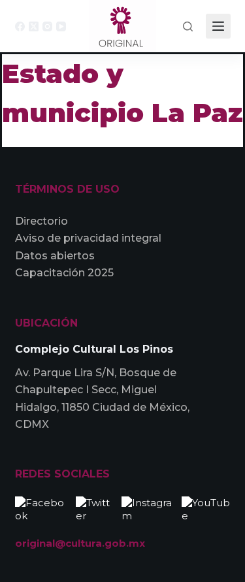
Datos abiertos (55, 256)
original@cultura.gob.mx (80, 543)
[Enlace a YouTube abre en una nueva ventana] (206, 508)
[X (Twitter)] (34, 26)
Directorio (41, 221)
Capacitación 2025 (64, 273)
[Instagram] (47, 26)
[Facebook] (20, 26)
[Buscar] (188, 26)
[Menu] (218, 26)
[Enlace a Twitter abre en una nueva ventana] (95, 508)
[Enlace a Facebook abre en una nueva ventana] (42, 508)
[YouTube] (61, 26)
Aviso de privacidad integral (88, 238)
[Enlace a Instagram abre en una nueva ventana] (148, 508)
